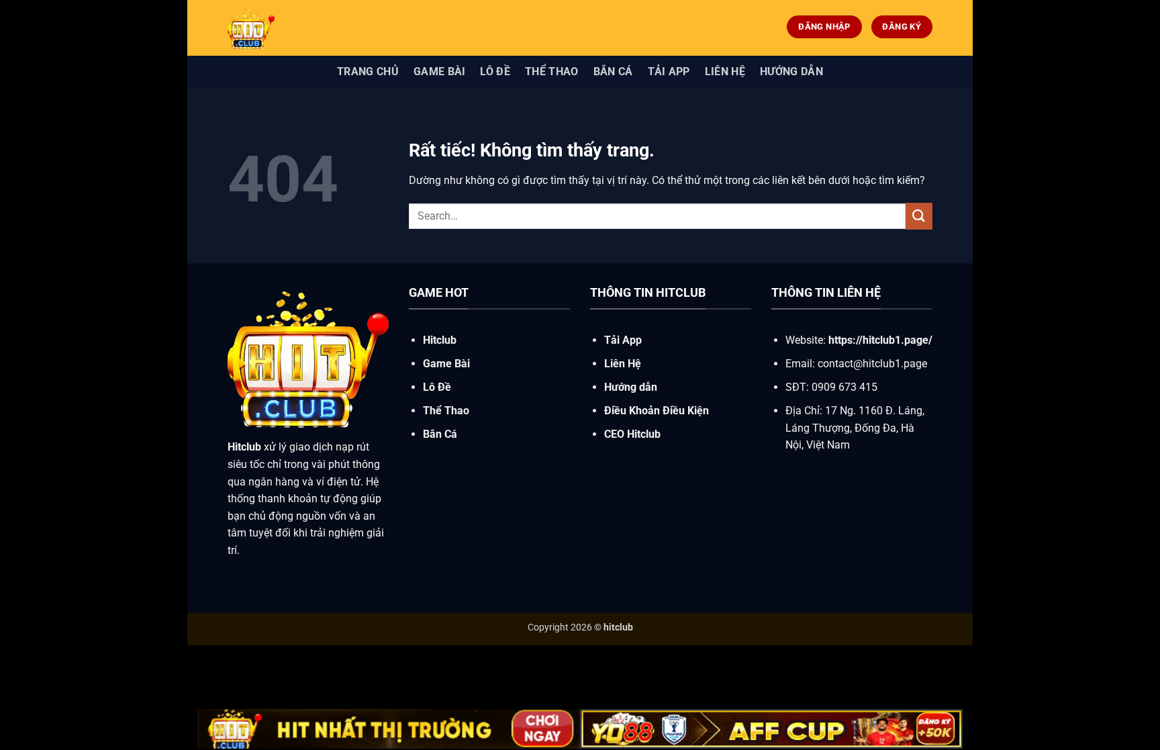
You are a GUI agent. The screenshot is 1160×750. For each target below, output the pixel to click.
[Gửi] (919, 216)
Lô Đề (495, 71)
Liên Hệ (725, 71)
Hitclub (439, 340)
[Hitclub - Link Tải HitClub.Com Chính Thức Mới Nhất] (328, 28)
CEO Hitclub (632, 434)
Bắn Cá (613, 71)
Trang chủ (368, 71)
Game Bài (440, 71)
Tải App (669, 71)
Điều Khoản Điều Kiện (656, 410)
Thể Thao (552, 71)
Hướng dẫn (791, 71)
